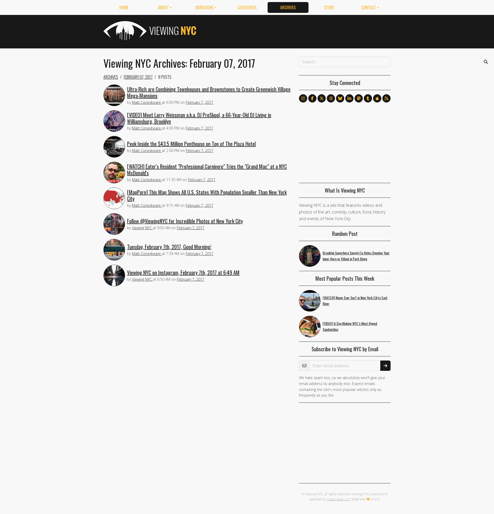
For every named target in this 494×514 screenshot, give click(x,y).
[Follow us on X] (321, 98)
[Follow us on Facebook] (312, 98)
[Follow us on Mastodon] (359, 98)
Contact (368, 7)
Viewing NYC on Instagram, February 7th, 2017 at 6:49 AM (183, 272)
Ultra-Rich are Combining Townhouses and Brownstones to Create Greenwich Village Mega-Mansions (208, 92)
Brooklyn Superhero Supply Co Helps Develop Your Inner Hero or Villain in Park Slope (356, 255)
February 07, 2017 (138, 77)
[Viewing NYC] (149, 30)
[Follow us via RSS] (386, 98)
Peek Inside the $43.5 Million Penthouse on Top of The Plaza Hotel (191, 144)
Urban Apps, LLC (338, 499)
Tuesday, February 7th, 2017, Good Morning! (169, 247)
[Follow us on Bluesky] (340, 98)
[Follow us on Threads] (331, 98)
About (163, 7)
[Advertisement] (297, 30)
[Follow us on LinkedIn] (349, 98)
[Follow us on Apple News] (377, 98)
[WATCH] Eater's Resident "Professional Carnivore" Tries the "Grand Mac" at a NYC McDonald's (207, 169)
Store (329, 7)
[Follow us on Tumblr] (368, 98)
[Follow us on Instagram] (303, 98)
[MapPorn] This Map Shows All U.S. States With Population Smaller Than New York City (207, 195)
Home (123, 7)
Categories (247, 7)
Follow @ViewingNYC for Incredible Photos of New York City (185, 221)
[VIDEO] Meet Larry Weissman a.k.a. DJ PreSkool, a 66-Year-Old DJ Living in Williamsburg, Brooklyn (199, 118)
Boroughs (205, 7)
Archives (288, 7)
